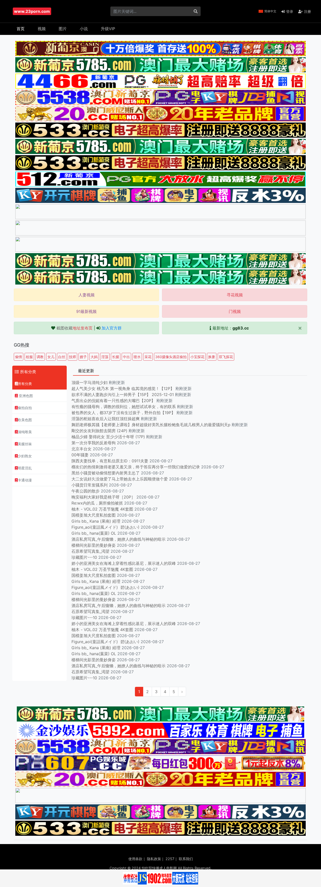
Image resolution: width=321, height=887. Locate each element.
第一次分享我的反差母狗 (93, 442)
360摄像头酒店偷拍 (171, 357)
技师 (72, 357)
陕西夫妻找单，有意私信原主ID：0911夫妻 (109, 460)
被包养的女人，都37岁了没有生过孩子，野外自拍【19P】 (124, 412)
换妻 (211, 357)
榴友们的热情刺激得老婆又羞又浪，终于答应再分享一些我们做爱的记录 (135, 466)
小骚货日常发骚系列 (89, 484)
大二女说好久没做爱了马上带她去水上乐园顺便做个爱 (119, 478)
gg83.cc (240, 327)
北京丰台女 (81, 448)
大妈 (94, 357)
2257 (170, 859)
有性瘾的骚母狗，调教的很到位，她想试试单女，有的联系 (124, 406)
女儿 (50, 357)
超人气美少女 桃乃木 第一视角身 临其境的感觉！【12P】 (123, 388)
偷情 (18, 357)
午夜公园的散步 (85, 490)
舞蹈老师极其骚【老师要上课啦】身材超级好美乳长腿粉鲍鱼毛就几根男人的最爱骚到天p (151, 424)
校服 (29, 357)
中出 (126, 357)
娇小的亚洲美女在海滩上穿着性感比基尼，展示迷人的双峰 (123, 563)
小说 (84, 28)
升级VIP (108, 28)
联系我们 (186, 859)
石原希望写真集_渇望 (90, 551)
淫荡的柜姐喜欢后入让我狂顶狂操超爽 (106, 418)
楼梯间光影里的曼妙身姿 (93, 545)
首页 (21, 28)
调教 (40, 357)
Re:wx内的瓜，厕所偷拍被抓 (97, 503)
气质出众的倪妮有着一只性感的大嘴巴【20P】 (113, 400)
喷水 (137, 357)
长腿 (115, 357)
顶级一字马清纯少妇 (89, 382)
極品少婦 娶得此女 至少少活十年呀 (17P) (108, 436)
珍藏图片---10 (84, 557)
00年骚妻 (80, 454)
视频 (42, 28)
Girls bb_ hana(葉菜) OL (93, 533)
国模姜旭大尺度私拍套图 (93, 515)
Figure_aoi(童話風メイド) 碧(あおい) (105, 527)
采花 (147, 357)
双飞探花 (226, 357)
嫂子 (83, 357)
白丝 (61, 357)
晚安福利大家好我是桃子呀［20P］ (103, 497)
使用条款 (135, 859)
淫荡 (104, 357)
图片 (63, 28)
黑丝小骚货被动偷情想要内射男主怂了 (105, 472)
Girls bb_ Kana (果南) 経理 (95, 521)
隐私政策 (154, 859)
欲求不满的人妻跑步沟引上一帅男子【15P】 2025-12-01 (122, 394)
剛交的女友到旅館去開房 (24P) (100, 430)
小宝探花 (197, 357)
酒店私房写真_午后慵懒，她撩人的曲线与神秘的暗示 (118, 539)
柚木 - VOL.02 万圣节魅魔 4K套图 (102, 509)
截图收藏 (74, 327)
